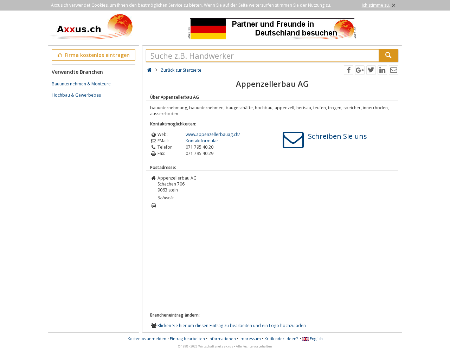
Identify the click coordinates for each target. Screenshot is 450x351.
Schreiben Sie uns (337, 136)
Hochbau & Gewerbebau (76, 95)
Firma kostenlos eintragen (96, 55)
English (316, 338)
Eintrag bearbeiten (187, 338)
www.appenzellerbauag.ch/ (213, 134)
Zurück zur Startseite (181, 70)
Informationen (222, 338)
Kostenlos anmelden (147, 338)
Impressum (250, 338)
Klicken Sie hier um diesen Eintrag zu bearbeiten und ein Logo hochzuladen (232, 326)
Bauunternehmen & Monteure (81, 84)
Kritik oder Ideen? (281, 338)
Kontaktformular (202, 141)
